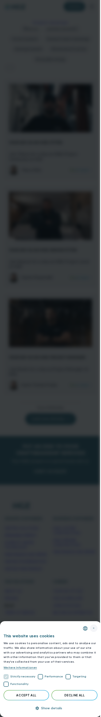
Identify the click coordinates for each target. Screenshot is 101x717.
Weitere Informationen (20, 667)
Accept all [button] (26, 695)
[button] (50, 708)
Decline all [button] (74, 695)
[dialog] (50, 669)
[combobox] (85, 628)
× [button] (94, 628)
